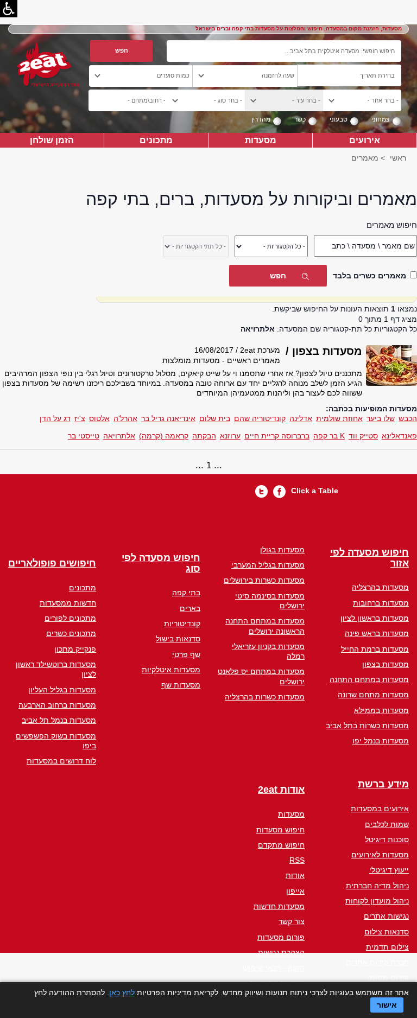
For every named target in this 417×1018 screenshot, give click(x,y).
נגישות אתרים (386, 916)
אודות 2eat (281, 790)
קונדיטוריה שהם (260, 418)
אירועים (364, 140)
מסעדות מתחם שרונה (373, 694)
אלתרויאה (119, 435)
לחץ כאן (122, 992)
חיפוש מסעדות (280, 829)
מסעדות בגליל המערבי (268, 565)
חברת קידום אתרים (377, 962)
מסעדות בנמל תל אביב (59, 720)
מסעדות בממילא (381, 710)
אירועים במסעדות (380, 808)
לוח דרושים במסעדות (61, 760)
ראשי (398, 158)
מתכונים (156, 140)
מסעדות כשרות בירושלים (264, 580)
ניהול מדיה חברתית (377, 885)
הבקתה (204, 435)
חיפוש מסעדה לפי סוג (161, 563)
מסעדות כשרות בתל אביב (367, 725)
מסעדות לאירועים (380, 854)
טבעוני (339, 119)
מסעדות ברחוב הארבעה (57, 705)
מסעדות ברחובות (381, 603)
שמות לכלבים (387, 824)
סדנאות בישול (178, 638)
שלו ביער (381, 418)
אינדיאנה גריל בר (168, 418)
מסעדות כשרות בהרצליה (265, 696)
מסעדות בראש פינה (377, 633)
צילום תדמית (387, 947)
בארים (190, 608)
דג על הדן (55, 418)
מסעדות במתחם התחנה (369, 679)
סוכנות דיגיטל (387, 839)
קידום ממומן (388, 977)
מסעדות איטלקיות (171, 669)
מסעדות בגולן (282, 549)
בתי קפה (186, 592)
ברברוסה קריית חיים (276, 435)
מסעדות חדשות (279, 906)
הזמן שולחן (52, 140)
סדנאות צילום (386, 931)
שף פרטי (186, 654)
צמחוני (380, 119)
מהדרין (260, 119)
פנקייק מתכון (75, 649)
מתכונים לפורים (70, 618)
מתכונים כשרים (71, 633)
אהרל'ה (125, 418)
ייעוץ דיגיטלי (389, 870)
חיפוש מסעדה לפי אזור (369, 558)
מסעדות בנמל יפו (380, 740)
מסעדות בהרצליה (380, 587)
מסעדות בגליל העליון (62, 689)
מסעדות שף (180, 684)
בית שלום (214, 418)
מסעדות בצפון (385, 664)
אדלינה (300, 418)
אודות (295, 875)
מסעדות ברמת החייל (375, 649)
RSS (297, 860)
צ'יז (79, 418)
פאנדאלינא (399, 435)
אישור (387, 1005)
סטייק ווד (363, 435)
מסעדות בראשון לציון (374, 618)
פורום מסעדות (281, 937)
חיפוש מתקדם (281, 845)
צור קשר (292, 921)
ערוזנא (230, 435)
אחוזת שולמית (339, 418)
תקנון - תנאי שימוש (274, 967)
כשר (300, 119)
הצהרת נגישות (281, 952)
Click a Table (314, 490)
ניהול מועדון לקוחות (377, 900)
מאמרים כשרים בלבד (369, 275)
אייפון (295, 891)
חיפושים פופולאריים (52, 563)
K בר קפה (329, 435)
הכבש (408, 418)
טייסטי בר (83, 435)
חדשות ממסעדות (68, 603)
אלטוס (99, 418)
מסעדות (260, 140)
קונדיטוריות (182, 623)
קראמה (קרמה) (163, 435)
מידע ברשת (383, 784)
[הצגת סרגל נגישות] (8, 8)
